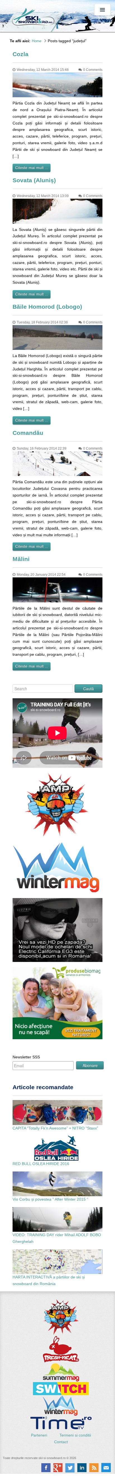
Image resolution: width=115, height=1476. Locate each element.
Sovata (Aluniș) (34, 180)
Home (36, 41)
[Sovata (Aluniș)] (57, 211)
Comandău (28, 433)
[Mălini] (57, 589)
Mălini (21, 559)
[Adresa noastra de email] (106, 1467)
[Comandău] (57, 463)
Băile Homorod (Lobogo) (47, 306)
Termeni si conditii (75, 1435)
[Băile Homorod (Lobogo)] (57, 337)
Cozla (20, 54)
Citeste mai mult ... (31, 167)
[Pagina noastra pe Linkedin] (82, 1467)
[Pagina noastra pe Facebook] (46, 1467)
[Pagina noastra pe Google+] (58, 1467)
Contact (61, 1442)
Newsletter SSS (26, 1057)
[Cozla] (57, 84)
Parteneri (39, 1435)
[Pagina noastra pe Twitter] (70, 1467)
